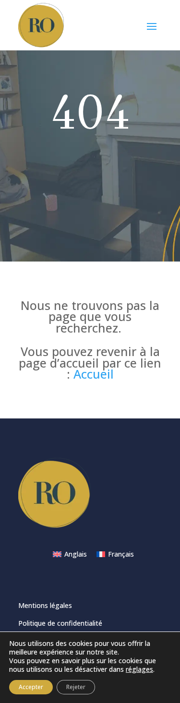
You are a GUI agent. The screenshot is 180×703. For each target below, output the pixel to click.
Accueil (93, 374)
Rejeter (75, 687)
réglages (139, 669)
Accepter (31, 687)
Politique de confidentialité (60, 623)
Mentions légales (45, 605)
